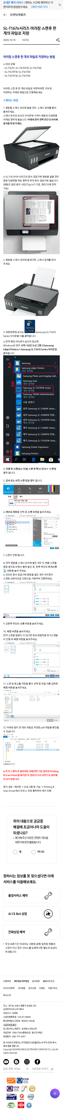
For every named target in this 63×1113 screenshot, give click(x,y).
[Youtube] (6, 1062)
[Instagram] (27, 1062)
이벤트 (42, 988)
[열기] (55, 1093)
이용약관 (7, 981)
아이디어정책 (9, 988)
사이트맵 (21, 988)
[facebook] (37, 1062)
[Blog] (17, 1062)
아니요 (40, 852)
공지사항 (32, 988)
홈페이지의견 (48, 981)
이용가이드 (52, 988)
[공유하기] (58, 40)
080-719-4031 (18, 1036)
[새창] (11, 1080)
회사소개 (7, 995)
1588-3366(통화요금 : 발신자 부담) (27, 1032)
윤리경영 (36, 981)
